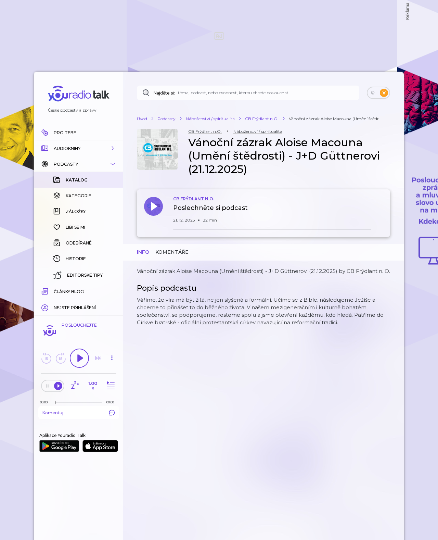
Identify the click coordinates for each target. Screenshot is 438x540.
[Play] (79, 358)
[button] (78, 148)
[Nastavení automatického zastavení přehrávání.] (74, 386)
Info (143, 252)
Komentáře (172, 252)
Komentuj (52, 412)
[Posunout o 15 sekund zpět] (46, 358)
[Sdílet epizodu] (383, 211)
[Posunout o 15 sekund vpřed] (60, 358)
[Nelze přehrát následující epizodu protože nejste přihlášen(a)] (98, 358)
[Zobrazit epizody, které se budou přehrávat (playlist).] (109, 385)
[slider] (55, 403)
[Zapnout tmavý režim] (378, 93)
